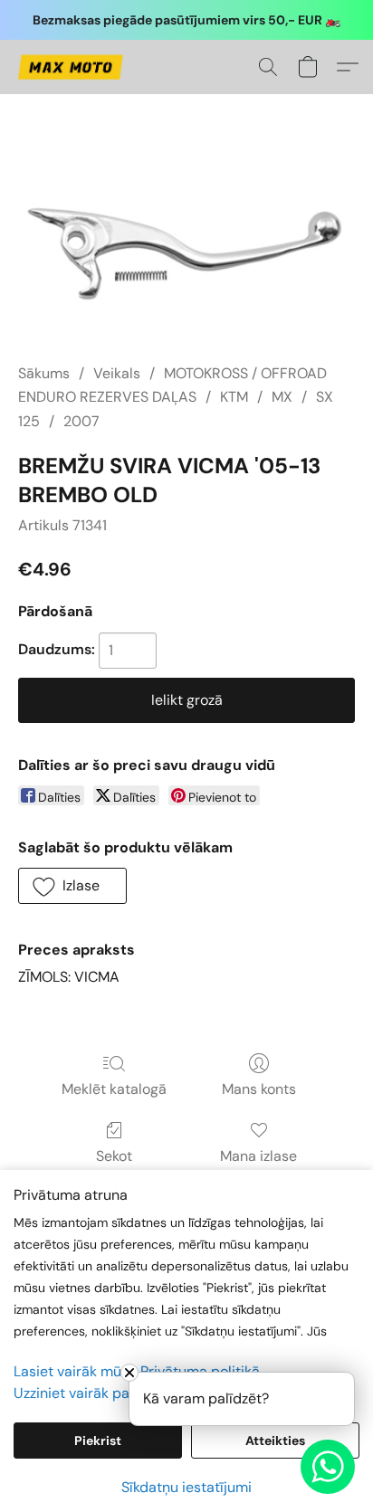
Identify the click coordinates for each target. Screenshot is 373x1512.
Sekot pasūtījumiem (114, 1166)
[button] (72, 67)
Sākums (44, 373)
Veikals (116, 373)
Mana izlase (258, 1155)
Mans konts (259, 1088)
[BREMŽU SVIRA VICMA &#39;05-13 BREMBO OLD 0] (186, 250)
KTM (234, 396)
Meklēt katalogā (114, 1088)
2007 (81, 421)
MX (282, 396)
